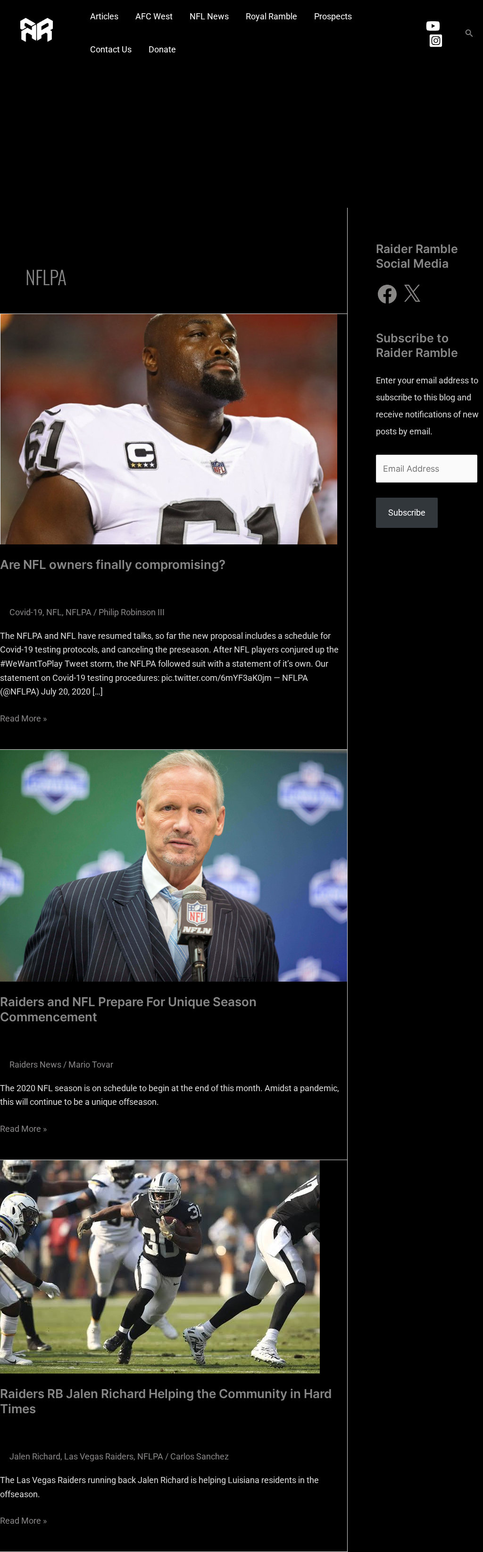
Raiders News (35, 1064)
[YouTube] (433, 26)
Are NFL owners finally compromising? (112, 564)
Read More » (23, 717)
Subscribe (406, 512)
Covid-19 (25, 612)
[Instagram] (436, 41)
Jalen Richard (34, 1456)
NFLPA (79, 612)
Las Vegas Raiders (98, 1456)
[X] (411, 294)
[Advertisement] (241, 137)
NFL (54, 612)
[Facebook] (387, 294)
